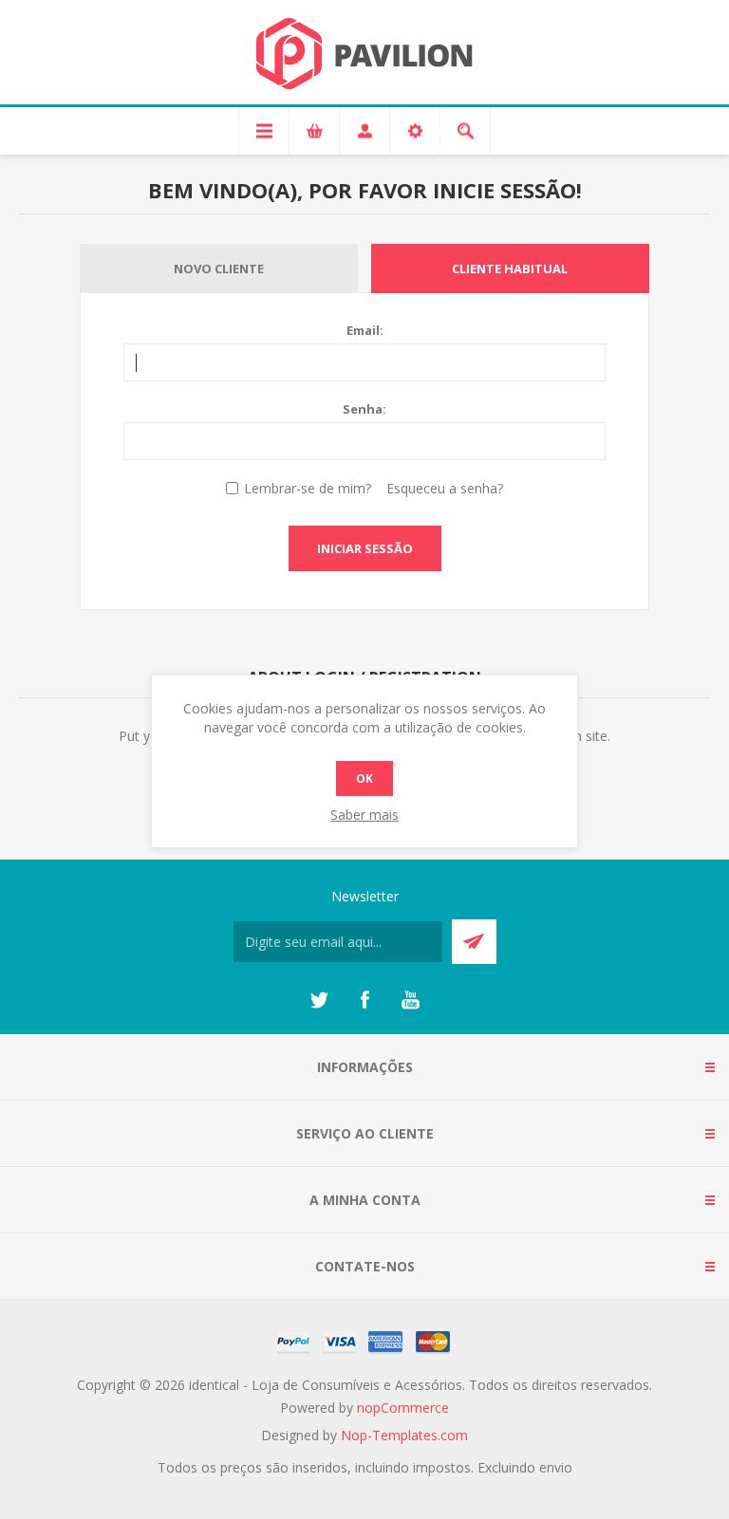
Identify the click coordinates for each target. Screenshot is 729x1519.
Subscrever (474, 941)
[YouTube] (410, 1000)
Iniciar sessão (365, 548)
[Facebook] (364, 1000)
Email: (364, 330)
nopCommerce (403, 1408)
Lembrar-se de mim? (307, 488)
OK (364, 778)
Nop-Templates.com (404, 1435)
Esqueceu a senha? (444, 488)
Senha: (364, 408)
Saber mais (364, 815)
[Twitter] (319, 1000)
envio (555, 1467)
